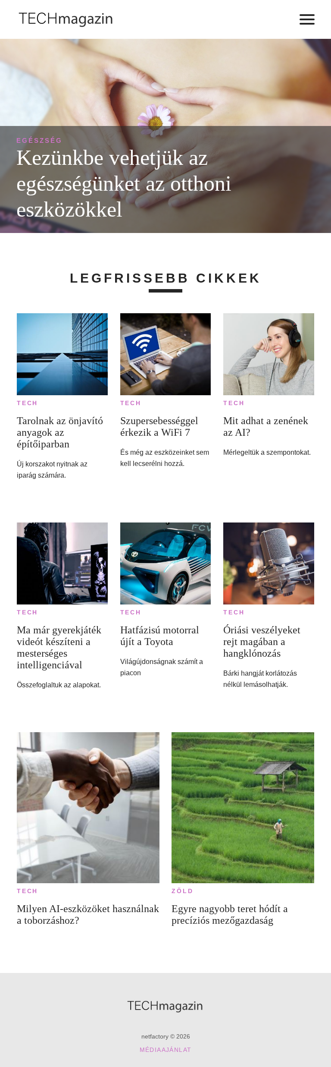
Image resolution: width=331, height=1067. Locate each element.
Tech (27, 403)
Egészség (39, 140)
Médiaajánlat (166, 1049)
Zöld (182, 891)
